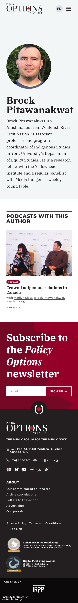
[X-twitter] (39, 469)
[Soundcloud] (32, 469)
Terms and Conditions (45, 523)
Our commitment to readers (28, 489)
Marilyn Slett (23, 297)
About (12, 482)
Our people (15, 511)
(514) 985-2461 (20, 460)
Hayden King (15, 301)
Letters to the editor (22, 500)
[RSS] (47, 469)
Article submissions (21, 494)
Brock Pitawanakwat (49, 297)
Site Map (16, 528)
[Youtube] (24, 469)
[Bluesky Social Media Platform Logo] (17, 469)
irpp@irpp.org (48, 460)
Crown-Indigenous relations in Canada (36, 290)
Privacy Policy (16, 523)
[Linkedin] (9, 469)
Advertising (15, 506)
